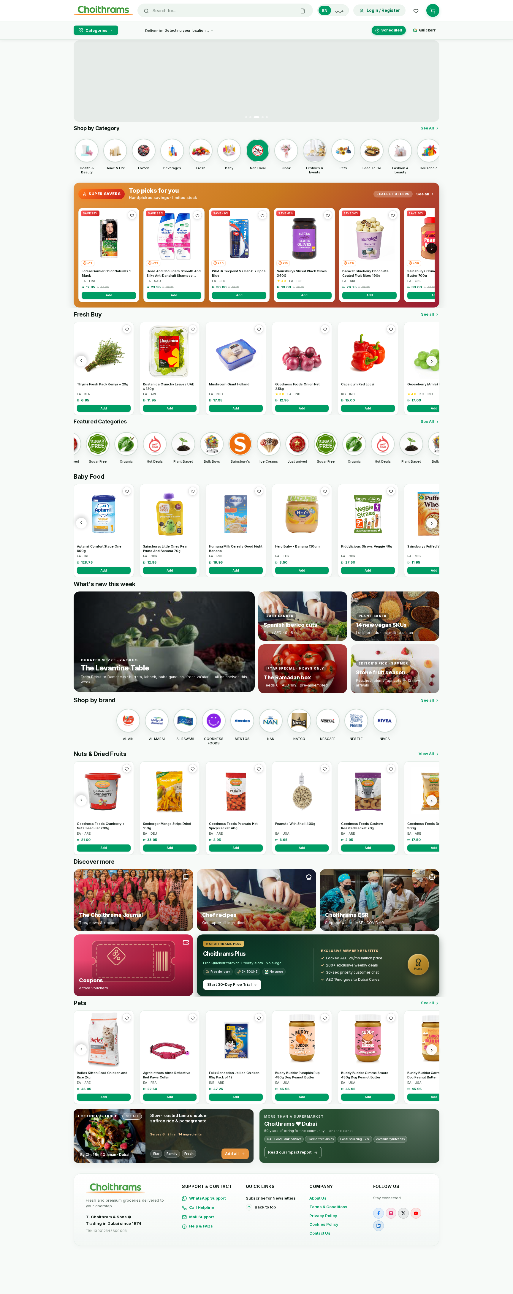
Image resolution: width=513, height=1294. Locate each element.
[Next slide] (431, 81)
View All (426, 753)
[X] (403, 1213)
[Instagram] (391, 1213)
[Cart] (432, 10)
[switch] (333, 10)
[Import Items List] (303, 10)
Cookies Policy (323, 1224)
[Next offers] (431, 248)
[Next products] (431, 361)
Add (109, 295)
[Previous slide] (82, 81)
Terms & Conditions (328, 1206)
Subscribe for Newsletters (271, 1198)
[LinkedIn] (378, 1225)
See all (422, 194)
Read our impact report (289, 1152)
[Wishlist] (416, 10)
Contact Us (319, 1233)
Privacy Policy (323, 1215)
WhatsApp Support (207, 1198)
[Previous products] (81, 361)
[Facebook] (378, 1213)
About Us (318, 1198)
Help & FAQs (201, 1226)
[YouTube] (416, 1213)
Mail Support (201, 1216)
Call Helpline (201, 1207)
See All (427, 128)
